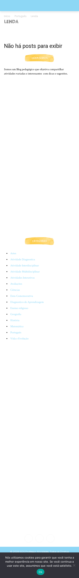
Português (20, 16)
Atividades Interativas (22, 278)
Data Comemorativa (21, 296)
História (14, 320)
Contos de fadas (31, 29)
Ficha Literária (63, 29)
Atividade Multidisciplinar (25, 271)
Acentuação (12, 29)
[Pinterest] (50, 538)
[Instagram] (39, 538)
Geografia (15, 314)
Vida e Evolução (19, 338)
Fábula (47, 29)
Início (7, 16)
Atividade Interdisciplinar (24, 265)
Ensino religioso (19, 308)
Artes (13, 253)
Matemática (16, 326)
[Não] (74, 565)
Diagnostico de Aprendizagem (27, 302)
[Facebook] (29, 538)
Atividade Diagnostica (22, 259)
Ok (40, 572)
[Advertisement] (39, 189)
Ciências (15, 290)
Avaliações (16, 284)
